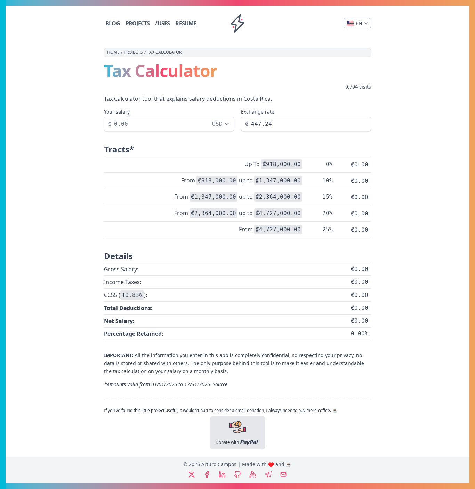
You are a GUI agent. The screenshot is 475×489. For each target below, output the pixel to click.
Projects (133, 52)
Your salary (117, 111)
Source (220, 384)
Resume (185, 23)
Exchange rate (257, 111)
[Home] (237, 23)
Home (113, 52)
